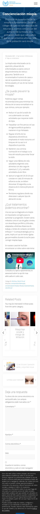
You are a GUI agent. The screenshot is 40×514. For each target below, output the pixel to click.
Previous (3, 332)
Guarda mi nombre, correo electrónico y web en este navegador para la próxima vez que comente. (19, 468)
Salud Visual (21, 281)
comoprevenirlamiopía (18, 283)
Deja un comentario (13, 58)
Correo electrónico (13, 444)
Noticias (14, 281)
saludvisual (8, 288)
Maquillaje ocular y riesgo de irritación (20, 333)
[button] (35, 3)
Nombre (9, 434)
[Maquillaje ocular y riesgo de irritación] (20, 319)
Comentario (10, 406)
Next (36, 332)
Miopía (21, 286)
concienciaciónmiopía (12, 286)
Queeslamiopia (29, 286)
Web (7, 453)
